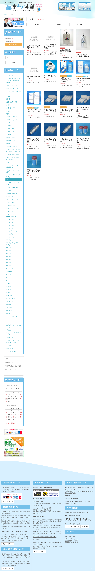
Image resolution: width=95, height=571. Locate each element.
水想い (8, 111)
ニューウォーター (11, 162)
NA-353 (8, 256)
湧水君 (8, 99)
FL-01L (8, 277)
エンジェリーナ (10, 202)
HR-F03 (8, 274)
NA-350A (9, 259)
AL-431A (8, 292)
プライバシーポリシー (11, 370)
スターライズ (10, 345)
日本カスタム (10, 301)
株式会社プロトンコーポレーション (13, 326)
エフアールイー (10, 205)
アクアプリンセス (11, 231)
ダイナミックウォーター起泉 (13, 171)
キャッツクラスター (12, 199)
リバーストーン (10, 322)
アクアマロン (10, 225)
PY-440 (8, 248)
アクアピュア (10, 234)
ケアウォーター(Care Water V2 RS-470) (12, 341)
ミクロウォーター (11, 134)
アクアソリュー (10, 237)
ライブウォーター (11, 126)
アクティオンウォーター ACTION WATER (13, 215)
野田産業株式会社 (11, 298)
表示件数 (80, 24)
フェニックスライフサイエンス (13, 334)
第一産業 (9, 307)
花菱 (7, 114)
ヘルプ (7, 373)
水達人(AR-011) (11, 108)
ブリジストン (10, 330)
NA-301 (8, 262)
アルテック (9, 96)
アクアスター (10, 240)
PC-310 (8, 253)
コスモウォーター (11, 193)
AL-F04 (8, 283)
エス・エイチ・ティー (12, 88)
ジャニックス (10, 348)
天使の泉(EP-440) (11, 102)
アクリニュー (10, 211)
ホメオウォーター (11, 140)
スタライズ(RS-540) (12, 187)
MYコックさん (10, 268)
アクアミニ (9, 222)
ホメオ (8, 143)
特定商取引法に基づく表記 (13, 366)
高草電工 (9, 313)
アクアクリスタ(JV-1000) (12, 244)
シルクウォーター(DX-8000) (12, 183)
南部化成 (9, 304)
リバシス (9, 319)
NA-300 (8, 265)
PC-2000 (9, 251)
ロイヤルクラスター (12, 117)
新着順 (59, 24)
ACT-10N (9, 295)
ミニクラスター (10, 129)
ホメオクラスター (11, 137)
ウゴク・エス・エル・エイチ (13, 92)
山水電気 (9, 310)
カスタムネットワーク (12, 85)
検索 (13, 62)
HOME (6, 14)
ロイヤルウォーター (12, 120)
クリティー (9, 196)
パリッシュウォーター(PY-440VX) (12, 158)
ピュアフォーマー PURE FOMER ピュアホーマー (13, 150)
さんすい (9, 190)
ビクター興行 (10, 338)
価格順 (37, 24)
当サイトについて (10, 358)
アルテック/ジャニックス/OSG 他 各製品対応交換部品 (13, 80)
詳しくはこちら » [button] (8, 501)
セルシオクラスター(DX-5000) (13, 176)
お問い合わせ (9, 362)
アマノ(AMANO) (11, 351)
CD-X (7, 280)
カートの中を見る (14, 44)
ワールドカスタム (11, 316)
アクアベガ (9, 228)
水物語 (8, 105)
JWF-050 (9, 271)
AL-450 (8, 286)
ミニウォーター (10, 131)
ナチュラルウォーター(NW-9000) (12, 166)
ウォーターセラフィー (12, 208)
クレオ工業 (9, 75)
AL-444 (8, 289)
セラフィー (9, 179)
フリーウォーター (11, 146)
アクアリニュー (10, 219)
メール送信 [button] (85, 526)
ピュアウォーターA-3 (12, 154)
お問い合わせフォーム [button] (72, 526)
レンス (8, 123)
